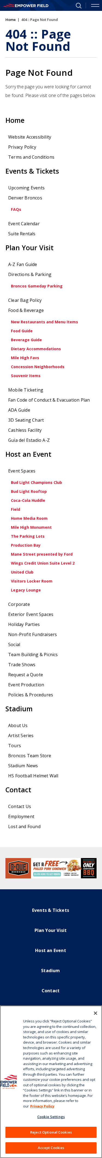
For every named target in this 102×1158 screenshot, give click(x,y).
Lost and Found (24, 827)
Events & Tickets (32, 171)
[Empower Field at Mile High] (25, 5)
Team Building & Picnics (33, 655)
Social (14, 644)
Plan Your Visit (29, 247)
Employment (21, 816)
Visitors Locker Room (31, 581)
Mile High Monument (31, 527)
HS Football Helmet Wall (33, 776)
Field (15, 509)
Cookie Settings (51, 1116)
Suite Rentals (22, 234)
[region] (51, 1082)
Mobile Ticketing (25, 390)
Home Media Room (29, 518)
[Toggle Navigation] (95, 5)
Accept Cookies (51, 1147)
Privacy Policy (22, 147)
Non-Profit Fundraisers (32, 634)
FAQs (16, 209)
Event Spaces (21, 471)
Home (10, 19)
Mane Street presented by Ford (42, 554)
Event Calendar (24, 224)
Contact (18, 789)
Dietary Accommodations (36, 348)
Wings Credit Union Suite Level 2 (43, 563)
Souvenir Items (26, 375)
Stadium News (23, 766)
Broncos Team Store (29, 756)
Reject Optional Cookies (51, 1132)
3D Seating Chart (26, 420)
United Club (22, 572)
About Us (18, 725)
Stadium (19, 709)
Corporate (19, 604)
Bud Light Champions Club (36, 482)
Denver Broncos (25, 198)
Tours (14, 746)
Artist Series (21, 735)
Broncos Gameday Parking (37, 286)
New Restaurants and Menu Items (44, 321)
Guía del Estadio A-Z (29, 440)
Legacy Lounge (26, 590)
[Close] (95, 1013)
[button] (76, 5)
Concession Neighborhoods (37, 366)
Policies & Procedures (30, 695)
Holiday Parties (24, 624)
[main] (51, 429)
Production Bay (26, 545)
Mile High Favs (25, 357)
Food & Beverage (26, 310)
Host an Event (28, 454)
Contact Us (19, 806)
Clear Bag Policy (25, 300)
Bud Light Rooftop (29, 491)
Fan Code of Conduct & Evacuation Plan (49, 400)
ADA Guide (19, 410)
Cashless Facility (25, 430)
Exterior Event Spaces (30, 614)
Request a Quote (25, 675)
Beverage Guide (26, 339)
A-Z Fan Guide (22, 264)
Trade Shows (21, 665)
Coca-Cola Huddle (28, 500)
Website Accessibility (29, 137)
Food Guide (22, 330)
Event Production (26, 685)
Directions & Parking (29, 274)
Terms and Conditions (31, 157)
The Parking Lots (28, 536)
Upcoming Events (26, 188)
